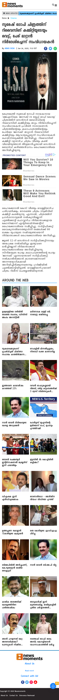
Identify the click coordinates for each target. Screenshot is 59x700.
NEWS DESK (10, 49)
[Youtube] (35, 682)
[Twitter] (27, 682)
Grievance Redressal (27, 696)
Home (4, 18)
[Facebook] (22, 682)
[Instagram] (31, 682)
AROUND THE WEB (15, 281)
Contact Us (13, 696)
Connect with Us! (29, 676)
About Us (29, 664)
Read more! (29, 671)
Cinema (14, 18)
